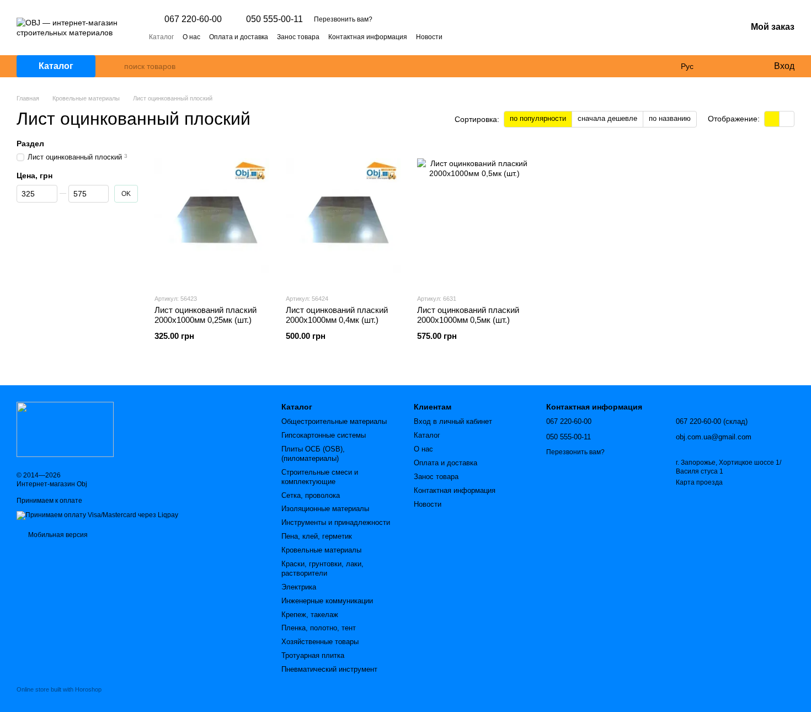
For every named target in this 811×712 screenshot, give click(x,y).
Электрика (298, 587)
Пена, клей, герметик (316, 536)
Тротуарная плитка (312, 655)
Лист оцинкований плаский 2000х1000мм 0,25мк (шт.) (205, 315)
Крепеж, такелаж (309, 614)
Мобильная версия (57, 535)
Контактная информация (367, 37)
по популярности (538, 118)
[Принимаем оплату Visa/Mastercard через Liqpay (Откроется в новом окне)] (97, 515)
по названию (670, 118)
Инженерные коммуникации (327, 601)
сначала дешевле (607, 118)
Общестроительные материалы (334, 421)
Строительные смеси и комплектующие (319, 477)
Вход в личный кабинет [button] (453, 421)
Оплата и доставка (238, 37)
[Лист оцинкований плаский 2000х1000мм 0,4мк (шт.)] (343, 216)
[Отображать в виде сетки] (772, 118)
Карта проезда (699, 482)
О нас (191, 37)
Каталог (161, 37)
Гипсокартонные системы (323, 435)
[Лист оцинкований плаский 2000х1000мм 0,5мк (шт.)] (474, 216)
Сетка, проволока (310, 495)
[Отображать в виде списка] (787, 118)
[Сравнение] (719, 66)
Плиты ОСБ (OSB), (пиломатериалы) (313, 454)
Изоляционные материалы (325, 508)
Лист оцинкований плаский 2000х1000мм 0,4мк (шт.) (337, 315)
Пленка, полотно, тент (318, 628)
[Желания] (742, 66)
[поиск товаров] (115, 66)
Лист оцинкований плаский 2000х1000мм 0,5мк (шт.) (468, 315)
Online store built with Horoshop (59, 689)
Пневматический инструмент (329, 669)
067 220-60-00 (193, 19)
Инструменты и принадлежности (335, 522)
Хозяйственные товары (320, 641)
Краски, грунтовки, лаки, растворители (322, 568)
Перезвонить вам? (343, 19)
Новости (429, 37)
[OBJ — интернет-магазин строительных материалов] (65, 429)
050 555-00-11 (274, 19)
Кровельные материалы (321, 550)
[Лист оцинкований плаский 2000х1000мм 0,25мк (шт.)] (211, 216)
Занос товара (298, 37)
